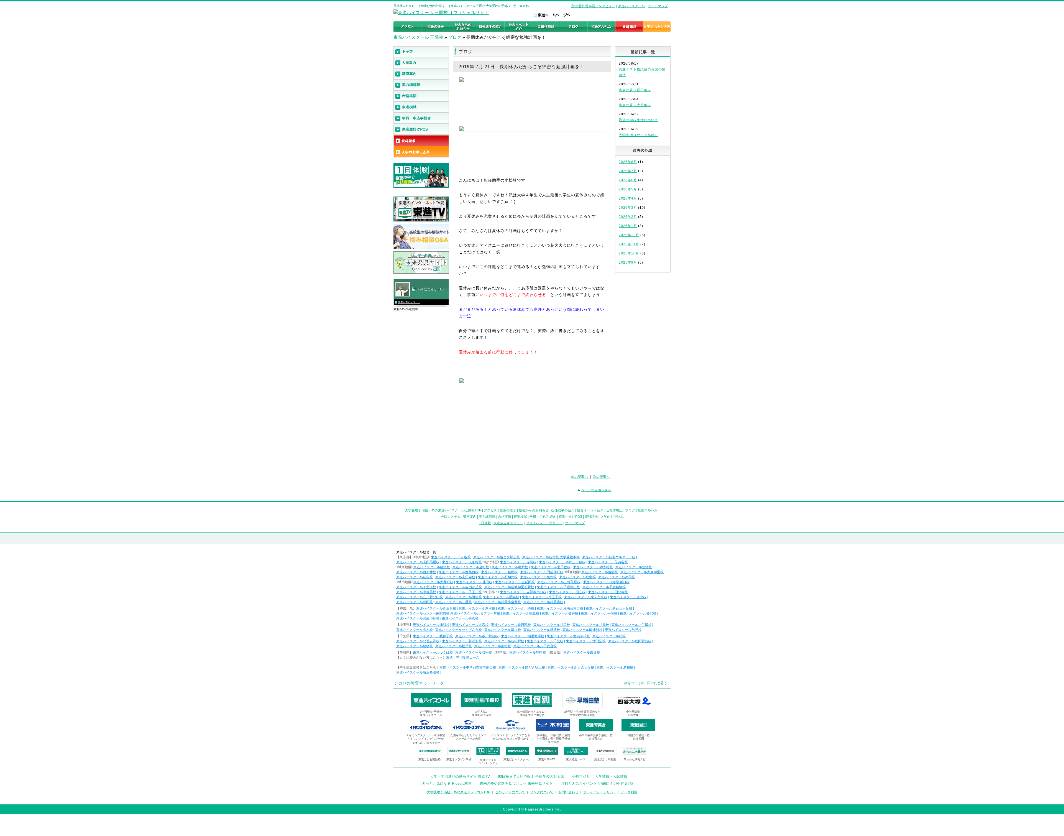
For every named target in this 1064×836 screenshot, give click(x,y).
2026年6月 (628, 180)
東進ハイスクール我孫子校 (433, 636)
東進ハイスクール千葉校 (545, 641)
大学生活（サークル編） (638, 135)
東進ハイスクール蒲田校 (474, 582)
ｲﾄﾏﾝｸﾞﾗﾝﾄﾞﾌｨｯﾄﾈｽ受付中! (425, 743)
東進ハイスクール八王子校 (542, 597)
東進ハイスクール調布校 (501, 597)
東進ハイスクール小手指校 (631, 625)
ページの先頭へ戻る (596, 490)
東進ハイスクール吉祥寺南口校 (523, 592)
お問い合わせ (568, 792)
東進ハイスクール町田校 (414, 602)
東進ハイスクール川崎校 (516, 608)
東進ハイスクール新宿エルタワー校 (608, 557)
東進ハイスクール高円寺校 (455, 577)
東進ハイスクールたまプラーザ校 (475, 613)
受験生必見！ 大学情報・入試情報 (599, 776)
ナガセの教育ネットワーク (419, 683)
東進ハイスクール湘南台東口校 (560, 608)
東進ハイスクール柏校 (609, 636)
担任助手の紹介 (562, 510)
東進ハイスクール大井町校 (433, 582)
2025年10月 (629, 253)
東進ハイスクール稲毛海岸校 (522, 636)
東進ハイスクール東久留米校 (585, 597)
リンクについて (541, 792)
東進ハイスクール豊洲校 (633, 567)
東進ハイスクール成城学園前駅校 (509, 587)
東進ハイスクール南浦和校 (582, 630)
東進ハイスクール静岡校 (527, 652)
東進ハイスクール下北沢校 (416, 587)
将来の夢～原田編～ (635, 90)
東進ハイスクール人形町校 (462, 562)
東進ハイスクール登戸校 (560, 613)
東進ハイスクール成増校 (577, 577)
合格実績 (504, 517)
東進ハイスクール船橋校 (414, 646)
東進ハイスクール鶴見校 (521, 613)
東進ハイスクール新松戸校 (504, 641)
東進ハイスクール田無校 (463, 597)
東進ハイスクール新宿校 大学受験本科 (551, 557)
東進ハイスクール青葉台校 (436, 608)
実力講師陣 (487, 517)
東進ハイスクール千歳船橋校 (604, 587)
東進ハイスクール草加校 (502, 630)
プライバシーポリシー (600, 792)
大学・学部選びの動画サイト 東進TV (460, 776)
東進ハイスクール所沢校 (541, 630)
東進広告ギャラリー (409, 302)
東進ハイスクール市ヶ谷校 (451, 557)
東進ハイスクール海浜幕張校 (568, 636)
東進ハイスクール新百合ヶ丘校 (609, 608)
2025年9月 (628, 262)
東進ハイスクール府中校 (628, 597)
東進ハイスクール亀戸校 (510, 567)
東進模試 (520, 517)
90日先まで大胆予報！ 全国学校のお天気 (531, 776)
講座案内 (469, 517)
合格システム (451, 517)
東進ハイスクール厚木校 (477, 608)
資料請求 (591, 517)
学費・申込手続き (543, 517)
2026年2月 (628, 217)
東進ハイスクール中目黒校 (416, 592)
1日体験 (485, 523)
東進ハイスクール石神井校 (498, 577)
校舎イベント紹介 (590, 510)
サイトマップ (658, 6)
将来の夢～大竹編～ (635, 105)
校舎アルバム (648, 510)
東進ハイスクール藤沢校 (638, 613)
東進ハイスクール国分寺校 (608, 592)
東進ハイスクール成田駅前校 (629, 641)
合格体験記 (614, 510)
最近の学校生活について (638, 120)
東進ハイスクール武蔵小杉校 (417, 618)
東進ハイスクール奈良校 (581, 652)
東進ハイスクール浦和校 (431, 625)
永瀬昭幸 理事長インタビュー (593, 6)
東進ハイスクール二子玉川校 (460, 592)
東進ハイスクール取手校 (473, 652)
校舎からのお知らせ (534, 510)
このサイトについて (510, 792)
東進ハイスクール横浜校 (460, 618)
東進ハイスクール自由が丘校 (460, 587)
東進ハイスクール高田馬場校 (417, 562)
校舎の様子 (508, 510)
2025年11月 (629, 244)
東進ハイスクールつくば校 (433, 652)
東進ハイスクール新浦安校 (462, 641)
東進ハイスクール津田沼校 (586, 641)
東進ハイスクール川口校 (551, 625)
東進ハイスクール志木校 (414, 630)
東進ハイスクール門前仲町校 (541, 572)
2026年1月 (628, 226)
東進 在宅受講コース (462, 657)
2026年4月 (628, 198)
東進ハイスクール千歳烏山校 (558, 587)
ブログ (454, 37)
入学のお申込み (612, 517)
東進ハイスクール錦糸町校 (593, 567)
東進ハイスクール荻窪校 (414, 577)
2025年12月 (629, 235)
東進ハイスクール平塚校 (599, 613)
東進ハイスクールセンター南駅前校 (422, 613)
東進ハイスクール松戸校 (453, 646)
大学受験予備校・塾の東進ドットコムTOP (458, 792)
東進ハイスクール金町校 (470, 567)
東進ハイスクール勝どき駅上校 (496, 557)
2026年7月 (628, 171)
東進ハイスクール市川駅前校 (476, 636)
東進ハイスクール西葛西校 (459, 572)
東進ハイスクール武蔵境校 (543, 602)
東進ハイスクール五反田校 (515, 582)
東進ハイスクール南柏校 (492, 646)
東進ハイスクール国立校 (567, 592)
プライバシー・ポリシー (544, 523)
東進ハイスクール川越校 (590, 625)
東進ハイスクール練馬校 (616, 577)
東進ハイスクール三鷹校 (453, 602)
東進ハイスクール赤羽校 (518, 562)
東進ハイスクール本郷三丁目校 (562, 562)
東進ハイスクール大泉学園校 (642, 572)
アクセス (490, 510)
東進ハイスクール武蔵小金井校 (497, 602)
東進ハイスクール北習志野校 (417, 641)
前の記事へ (579, 477)
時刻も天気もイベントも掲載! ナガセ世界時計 (598, 783)
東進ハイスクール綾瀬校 (431, 567)
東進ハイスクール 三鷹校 (418, 37)
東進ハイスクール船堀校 (499, 572)
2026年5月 (628, 189)
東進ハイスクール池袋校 (599, 572)
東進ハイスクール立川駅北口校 (419, 597)
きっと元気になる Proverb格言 (447, 783)
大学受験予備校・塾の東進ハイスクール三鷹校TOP (443, 510)
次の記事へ (601, 477)
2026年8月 (628, 162)
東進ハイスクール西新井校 (416, 572)
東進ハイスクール (631, 6)
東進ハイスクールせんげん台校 (458, 630)
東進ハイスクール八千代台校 (535, 646)
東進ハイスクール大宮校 (470, 625)
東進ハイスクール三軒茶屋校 (558, 582)
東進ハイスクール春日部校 (511, 625)
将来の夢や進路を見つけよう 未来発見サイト (516, 783)
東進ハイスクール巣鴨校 (538, 577)
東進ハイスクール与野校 (623, 630)
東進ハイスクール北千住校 (551, 567)
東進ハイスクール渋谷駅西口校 (606, 582)
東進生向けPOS (570, 517)
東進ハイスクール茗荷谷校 (608, 562)
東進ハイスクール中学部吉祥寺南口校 (467, 667)
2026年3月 (628, 208)
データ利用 (629, 792)
